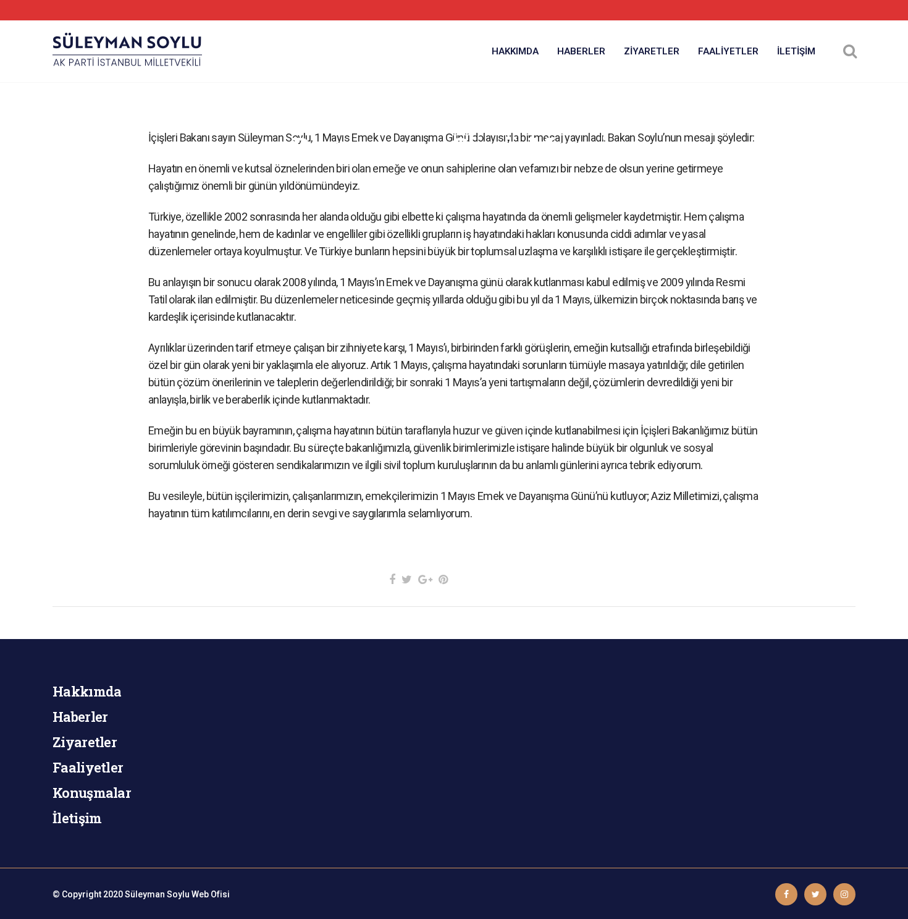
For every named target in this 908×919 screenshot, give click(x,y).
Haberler (80, 717)
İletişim (77, 818)
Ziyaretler (85, 742)
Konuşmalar (92, 793)
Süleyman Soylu (157, 894)
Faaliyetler (88, 767)
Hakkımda (87, 691)
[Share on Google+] (425, 579)
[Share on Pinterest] (443, 579)
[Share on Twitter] (406, 579)
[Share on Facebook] (392, 579)
